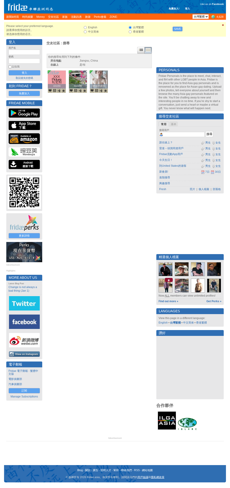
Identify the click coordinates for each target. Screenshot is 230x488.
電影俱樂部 (15, 379)
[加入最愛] (63, 90)
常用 (163, 124)
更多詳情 (24, 235)
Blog (80, 470)
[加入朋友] (59, 90)
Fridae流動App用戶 (171, 154)
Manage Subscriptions (24, 396)
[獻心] (50, 90)
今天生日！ (166, 160)
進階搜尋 (164, 177)
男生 (208, 142)
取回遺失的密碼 (24, 78)
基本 (173, 124)
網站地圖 (147, 470)
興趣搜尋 (164, 183)
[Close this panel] (223, 25)
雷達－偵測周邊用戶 (171, 148)
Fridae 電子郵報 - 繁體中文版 (23, 372)
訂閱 (24, 390)
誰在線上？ (166, 142)
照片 (192, 189)
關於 (88, 470)
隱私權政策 (157, 477)
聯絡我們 (126, 470)
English (163, 322)
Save (177, 29)
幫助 (116, 470)
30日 (218, 171)
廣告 (95, 470)
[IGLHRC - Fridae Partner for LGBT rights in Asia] (187, 429)
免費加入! (174, 8)
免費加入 (24, 93)
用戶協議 (142, 477)
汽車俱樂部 (15, 384)
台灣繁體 (175, 322)
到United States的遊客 (172, 165)
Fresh (162, 189)
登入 (187, 8)
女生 (218, 142)
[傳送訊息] (54, 90)
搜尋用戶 (164, 130)
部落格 (217, 189)
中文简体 (188, 322)
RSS (137, 470)
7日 (207, 171)
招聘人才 (105, 470)
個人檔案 (204, 189)
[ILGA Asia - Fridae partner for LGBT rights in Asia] (167, 429)
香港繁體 (201, 322)
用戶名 (12, 48)
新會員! (163, 171)
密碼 (11, 56)
